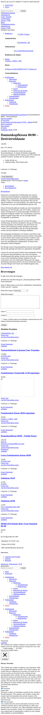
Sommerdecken (23, 85)
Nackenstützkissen (19, 92)
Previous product (6, 118)
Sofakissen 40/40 (7, 130)
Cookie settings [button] (8, 648)
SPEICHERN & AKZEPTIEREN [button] (12, 713)
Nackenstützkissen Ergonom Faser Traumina (20, 350)
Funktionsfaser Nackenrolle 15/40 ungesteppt (20, 373)
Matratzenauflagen (19, 94)
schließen (4, 346)
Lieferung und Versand (12, 557)
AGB (20, 564)
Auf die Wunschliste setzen (10, 179)
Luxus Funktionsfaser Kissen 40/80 (16, 455)
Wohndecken (13, 104)
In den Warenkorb (7, 176)
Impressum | (5, 564)
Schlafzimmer (11, 115)
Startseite (4, 115)
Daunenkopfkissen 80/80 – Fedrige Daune (19, 436)
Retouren (8, 560)
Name (3, 311)
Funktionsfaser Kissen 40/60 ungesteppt (18, 413)
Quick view (5, 335)
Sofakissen (12, 102)
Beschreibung (9, 186)
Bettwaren (12, 81)
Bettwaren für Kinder (20, 90)
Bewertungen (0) (10, 188)
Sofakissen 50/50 (8, 478)
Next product (5, 126)
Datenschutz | (13, 564)
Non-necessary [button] (6, 700)
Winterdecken (22, 87)
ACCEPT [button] (19, 648)
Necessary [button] (4, 686)
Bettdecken (17, 83)
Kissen (15, 89)
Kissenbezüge (13, 98)
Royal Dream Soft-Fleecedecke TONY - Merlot (17, 122)
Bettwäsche (13, 79)
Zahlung (8, 558)
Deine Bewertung (7, 290)
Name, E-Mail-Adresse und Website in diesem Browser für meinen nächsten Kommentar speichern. (21, 320)
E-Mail (4, 315)
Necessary (6, 688)
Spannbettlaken (14, 96)
